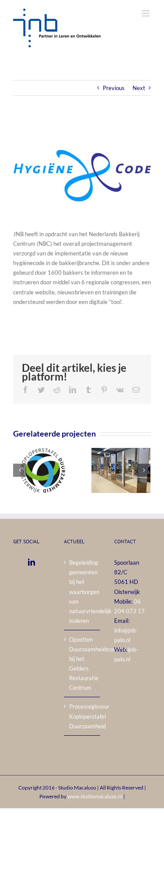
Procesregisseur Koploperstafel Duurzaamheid (82, 716)
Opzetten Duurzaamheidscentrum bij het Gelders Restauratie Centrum (82, 663)
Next (139, 87)
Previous (114, 87)
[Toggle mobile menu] (146, 13)
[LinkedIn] (31, 562)
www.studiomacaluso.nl (94, 796)
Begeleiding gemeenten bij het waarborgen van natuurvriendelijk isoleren (82, 591)
